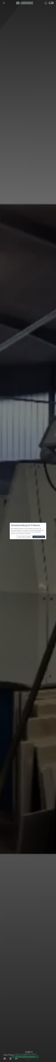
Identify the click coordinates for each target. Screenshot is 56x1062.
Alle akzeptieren (39, 537)
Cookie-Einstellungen (24, 537)
